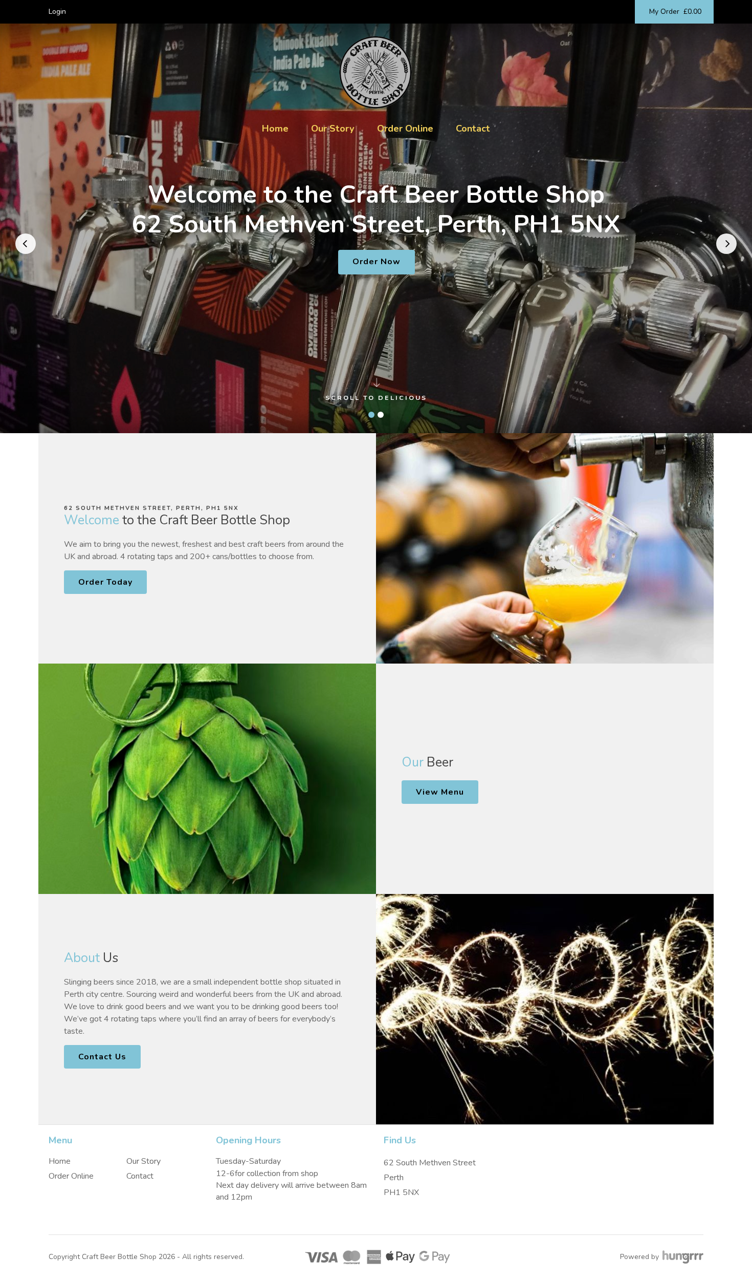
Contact (473, 128)
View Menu (440, 792)
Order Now (376, 261)
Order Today (105, 582)
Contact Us (102, 1056)
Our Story (333, 128)
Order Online (405, 128)
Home (275, 128)
